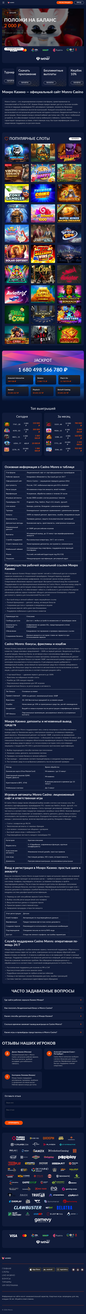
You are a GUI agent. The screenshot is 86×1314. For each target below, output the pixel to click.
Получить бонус (14, 49)
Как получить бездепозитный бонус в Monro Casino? (28, 1008)
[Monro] (11, 2)
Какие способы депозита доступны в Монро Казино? (28, 1016)
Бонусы (6, 1279)
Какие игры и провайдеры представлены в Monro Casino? (30, 1032)
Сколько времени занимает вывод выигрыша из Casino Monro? (33, 1024)
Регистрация (64, 2)
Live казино (8, 1275)
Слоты (5, 1272)
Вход (79, 2)
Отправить (13, 1123)
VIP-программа (10, 1285)
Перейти (10, 81)
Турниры (6, 1282)
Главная (6, 1269)
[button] (3, 2)
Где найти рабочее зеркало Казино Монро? (24, 1000)
